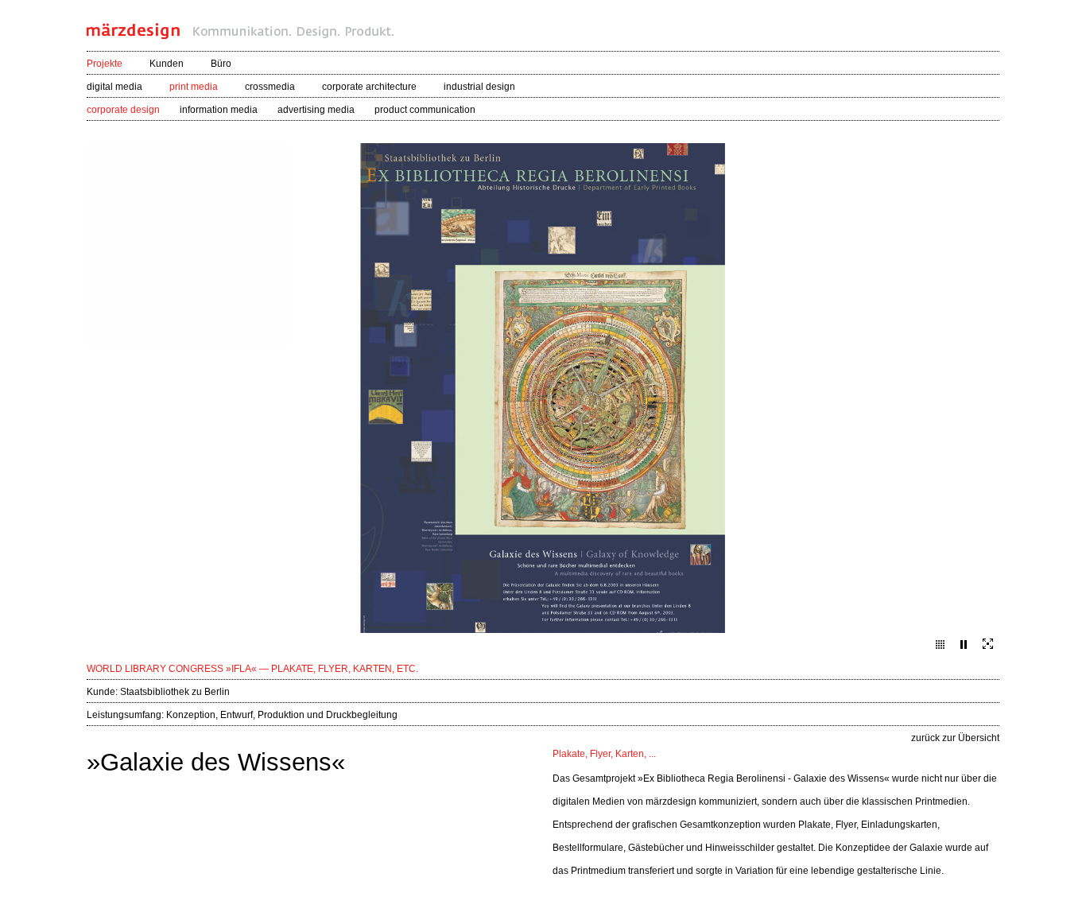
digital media (114, 86)
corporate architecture (369, 86)
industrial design (479, 86)
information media (219, 109)
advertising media (316, 109)
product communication (424, 109)
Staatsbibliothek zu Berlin (175, 691)
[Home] (240, 34)
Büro (221, 63)
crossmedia (270, 86)
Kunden (166, 63)
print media (193, 86)
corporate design (123, 109)
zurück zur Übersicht (955, 737)
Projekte (104, 63)
